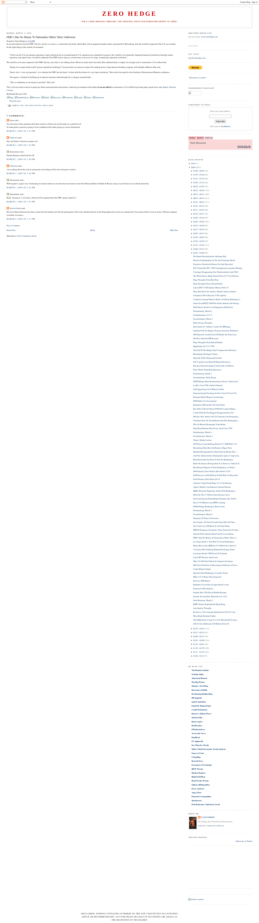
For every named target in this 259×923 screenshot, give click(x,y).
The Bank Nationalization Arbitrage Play (209, 256)
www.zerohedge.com (209, 36)
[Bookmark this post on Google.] (78, 97)
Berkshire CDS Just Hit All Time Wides (209, 404)
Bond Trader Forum (200, 780)
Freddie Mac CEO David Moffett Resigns (210, 592)
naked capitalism (199, 701)
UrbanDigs (196, 757)
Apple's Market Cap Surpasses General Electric (212, 487)
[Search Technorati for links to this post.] (98, 97)
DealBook (196, 737)
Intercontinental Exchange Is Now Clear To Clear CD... (215, 393)
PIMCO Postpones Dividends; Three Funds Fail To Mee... (216, 530)
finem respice (197, 721)
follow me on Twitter (244, 841)
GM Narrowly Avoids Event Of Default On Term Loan (215, 334)
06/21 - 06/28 (198, 190)
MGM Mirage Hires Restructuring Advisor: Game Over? (215, 381)
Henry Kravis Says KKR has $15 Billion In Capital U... (215, 545)
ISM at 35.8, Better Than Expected (207, 576)
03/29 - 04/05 (198, 237)
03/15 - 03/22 (198, 245)
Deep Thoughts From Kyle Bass (206, 279)
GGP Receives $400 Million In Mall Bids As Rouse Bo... (216, 475)
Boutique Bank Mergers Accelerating (208, 397)
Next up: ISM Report (201, 580)
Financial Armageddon (201, 796)
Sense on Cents (198, 753)
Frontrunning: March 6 (202, 311)
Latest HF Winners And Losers (205, 557)
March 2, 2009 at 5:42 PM (21, 187)
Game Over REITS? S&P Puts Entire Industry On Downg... (216, 303)
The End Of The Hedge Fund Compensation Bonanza (214, 350)
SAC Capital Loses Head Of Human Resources (211, 361)
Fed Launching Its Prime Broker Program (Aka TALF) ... (215, 498)
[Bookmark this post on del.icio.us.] (35, 97)
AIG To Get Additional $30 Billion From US (211, 623)
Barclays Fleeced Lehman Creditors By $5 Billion (213, 365)
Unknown (14, 137)
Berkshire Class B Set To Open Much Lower (211, 584)
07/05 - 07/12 (198, 182)
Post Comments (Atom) (27, 236)
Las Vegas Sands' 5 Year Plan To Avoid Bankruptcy (213, 541)
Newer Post (11, 230)
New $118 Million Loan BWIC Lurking (209, 502)
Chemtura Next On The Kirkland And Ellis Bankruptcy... (216, 420)
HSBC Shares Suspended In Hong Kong (209, 604)
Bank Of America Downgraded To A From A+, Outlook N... (217, 463)
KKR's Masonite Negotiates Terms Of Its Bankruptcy (214, 490)
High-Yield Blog (198, 776)
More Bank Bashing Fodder (204, 616)
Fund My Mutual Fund (201, 705)
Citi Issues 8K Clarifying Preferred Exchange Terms (214, 549)
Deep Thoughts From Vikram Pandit (207, 283)
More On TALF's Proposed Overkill (207, 358)
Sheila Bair (47, 105)
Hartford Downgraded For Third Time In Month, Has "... (215, 451)
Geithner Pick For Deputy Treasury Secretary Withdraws (215, 330)
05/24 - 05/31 (198, 206)
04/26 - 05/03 (198, 221)
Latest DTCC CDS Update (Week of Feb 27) (211, 287)
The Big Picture (198, 682)
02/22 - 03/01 (198, 628)
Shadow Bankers (198, 772)
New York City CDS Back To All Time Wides (211, 526)
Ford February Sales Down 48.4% (206, 479)
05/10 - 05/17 (198, 213)
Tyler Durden (207, 817)
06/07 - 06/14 (198, 198)
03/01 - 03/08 (198, 252)
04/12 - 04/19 (198, 229)
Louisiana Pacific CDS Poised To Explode (210, 553)
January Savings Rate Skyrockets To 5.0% (210, 596)
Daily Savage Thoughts (202, 322)
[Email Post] (9, 105)
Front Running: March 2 (203, 600)
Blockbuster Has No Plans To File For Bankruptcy (213, 459)
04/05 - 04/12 (198, 233)
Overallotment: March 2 (203, 514)
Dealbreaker (197, 725)
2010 (193, 163)
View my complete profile (211, 826)
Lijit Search (193, 45)
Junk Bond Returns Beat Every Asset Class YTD (212, 428)
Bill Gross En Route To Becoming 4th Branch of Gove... (215, 565)
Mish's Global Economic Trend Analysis (209, 749)
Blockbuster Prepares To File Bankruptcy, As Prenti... (214, 467)
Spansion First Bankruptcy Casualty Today (210, 573)
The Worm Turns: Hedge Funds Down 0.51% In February (216, 275)
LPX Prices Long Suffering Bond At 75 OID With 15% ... (216, 444)
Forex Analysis (198, 788)
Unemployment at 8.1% (202, 315)
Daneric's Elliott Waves (201, 713)
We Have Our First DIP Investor (205, 338)
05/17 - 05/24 (198, 210)
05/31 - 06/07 (198, 202)
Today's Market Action (202, 440)
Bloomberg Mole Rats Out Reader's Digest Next (212, 447)
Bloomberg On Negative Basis (205, 354)
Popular (208, 138)
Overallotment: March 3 (203, 436)
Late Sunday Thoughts (202, 608)
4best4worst (197, 800)
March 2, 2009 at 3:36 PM (21, 145)
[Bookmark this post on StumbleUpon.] (21, 97)
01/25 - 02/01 (198, 644)
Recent (200, 138)
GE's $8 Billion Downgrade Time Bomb (209, 424)
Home (92, 230)
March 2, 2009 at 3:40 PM (21, 159)
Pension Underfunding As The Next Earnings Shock (214, 260)
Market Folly (197, 717)
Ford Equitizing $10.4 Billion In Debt (208, 389)
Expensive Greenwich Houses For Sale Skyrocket (213, 264)
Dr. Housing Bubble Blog (202, 693)
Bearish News (197, 760)
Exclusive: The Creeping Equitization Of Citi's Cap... (214, 612)
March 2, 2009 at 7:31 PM (21, 219)
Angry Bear (197, 792)
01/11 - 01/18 (198, 652)
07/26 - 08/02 (198, 170)
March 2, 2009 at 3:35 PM (21, 131)
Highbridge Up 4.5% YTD (203, 346)
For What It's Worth (200, 745)
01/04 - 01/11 (198, 656)
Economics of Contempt (202, 764)
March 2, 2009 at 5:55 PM (21, 201)
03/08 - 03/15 (198, 249)
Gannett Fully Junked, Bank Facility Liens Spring (213, 533)
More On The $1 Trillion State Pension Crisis (211, 494)
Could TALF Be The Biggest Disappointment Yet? (213, 412)
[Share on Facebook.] (68, 97)
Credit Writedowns (199, 709)
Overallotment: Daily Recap (204, 377)
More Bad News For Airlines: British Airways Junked (214, 291)
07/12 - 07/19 (198, 178)
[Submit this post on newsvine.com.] (56, 97)
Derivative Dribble (199, 689)
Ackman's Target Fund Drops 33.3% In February (212, 483)
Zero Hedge (129, 13)
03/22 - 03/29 (198, 241)
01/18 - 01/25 (198, 648)
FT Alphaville (197, 741)
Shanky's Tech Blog (200, 685)
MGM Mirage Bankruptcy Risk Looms (209, 506)
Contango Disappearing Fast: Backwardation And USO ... (216, 272)
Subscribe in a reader (197, 77)
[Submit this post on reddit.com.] (45, 97)
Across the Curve (199, 733)
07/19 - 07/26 (198, 174)
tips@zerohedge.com (196, 58)
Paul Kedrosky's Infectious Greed (206, 804)
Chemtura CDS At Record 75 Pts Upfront (209, 295)
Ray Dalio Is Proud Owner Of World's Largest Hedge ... (215, 408)
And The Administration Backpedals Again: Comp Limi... (216, 455)
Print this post (15, 101)
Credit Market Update (202, 569)
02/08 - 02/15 (198, 636)
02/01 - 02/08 (198, 640)
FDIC (22, 105)
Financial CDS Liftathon (203, 588)
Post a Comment (13, 225)
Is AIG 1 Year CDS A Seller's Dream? (208, 385)
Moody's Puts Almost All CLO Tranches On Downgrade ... (216, 416)
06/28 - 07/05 (198, 186)
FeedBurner (226, 126)
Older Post (174, 230)
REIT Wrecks (197, 768)
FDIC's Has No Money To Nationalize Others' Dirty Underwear (41, 37)
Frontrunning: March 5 (202, 373)
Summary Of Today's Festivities (206, 518)
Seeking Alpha (198, 674)
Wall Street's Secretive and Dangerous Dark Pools (213, 307)
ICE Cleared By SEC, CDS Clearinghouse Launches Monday (218, 268)
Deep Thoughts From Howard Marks (208, 342)
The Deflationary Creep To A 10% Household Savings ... (216, 619)
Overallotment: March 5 (203, 318)
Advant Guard (15, 208)
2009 (193, 167)
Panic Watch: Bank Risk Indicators (207, 369)
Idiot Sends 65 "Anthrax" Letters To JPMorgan (212, 326)
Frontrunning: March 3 (202, 510)
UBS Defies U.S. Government (205, 401)
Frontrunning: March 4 (202, 432)
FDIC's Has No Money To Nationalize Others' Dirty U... (215, 537)
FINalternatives (198, 729)
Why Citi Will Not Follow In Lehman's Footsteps (213, 561)
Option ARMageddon (201, 784)
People (192, 138)
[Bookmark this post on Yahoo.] (87, 97)
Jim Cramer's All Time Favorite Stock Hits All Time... (214, 522)
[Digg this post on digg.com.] (10, 97)
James (12, 120)
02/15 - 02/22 (198, 632)
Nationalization (33, 105)
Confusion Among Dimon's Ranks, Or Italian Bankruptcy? (216, 299)
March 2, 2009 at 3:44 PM (21, 173)
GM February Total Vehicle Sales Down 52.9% (212, 471)
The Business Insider (200, 670)
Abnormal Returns (199, 678)
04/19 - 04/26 (198, 225)
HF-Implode (197, 697)
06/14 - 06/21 (198, 194)
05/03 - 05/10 (198, 217)
